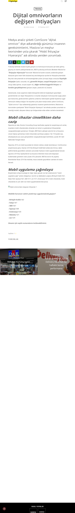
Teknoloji (38, 9)
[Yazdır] (27, 62)
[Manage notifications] (4, 508)
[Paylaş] (10, 62)
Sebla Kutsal (30, 27)
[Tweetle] (14, 62)
